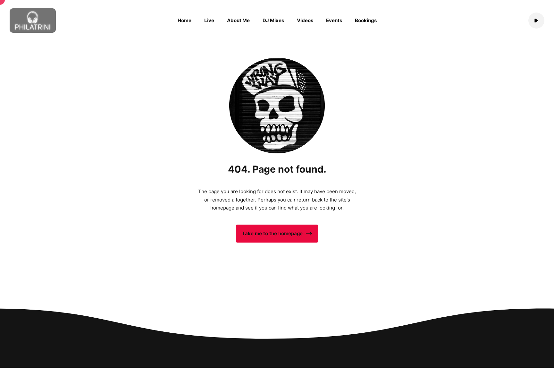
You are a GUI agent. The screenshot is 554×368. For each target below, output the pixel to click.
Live (209, 20)
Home (184, 20)
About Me (238, 20)
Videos (305, 20)
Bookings (366, 20)
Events (334, 20)
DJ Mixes (273, 20)
